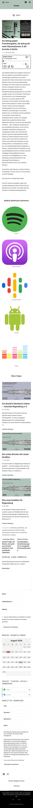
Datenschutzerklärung (16, 804)
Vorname (7, 712)
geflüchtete (20, 528)
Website (4, 609)
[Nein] (31, 799)
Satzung (16, 786)
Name (4, 594)
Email (6, 725)
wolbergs (13, 535)
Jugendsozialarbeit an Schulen (11, 530)
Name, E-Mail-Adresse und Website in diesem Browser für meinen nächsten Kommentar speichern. (16, 619)
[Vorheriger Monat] (4, 640)
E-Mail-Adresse (7, 601)
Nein (19, 799)
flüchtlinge (14, 528)
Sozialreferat (6, 535)
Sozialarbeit (23, 532)
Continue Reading (7, 429)
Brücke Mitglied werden (16, 781)
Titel (5, 706)
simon (17, 532)
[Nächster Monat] (29, 640)
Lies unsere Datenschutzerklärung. (14, 760)
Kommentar (6, 568)
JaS (26, 528)
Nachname (7, 719)
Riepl (13, 532)
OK (13, 799)
